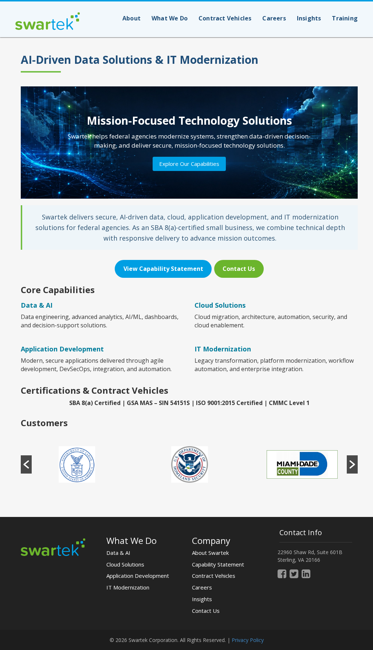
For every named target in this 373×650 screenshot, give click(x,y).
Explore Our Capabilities (189, 163)
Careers (274, 18)
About (131, 18)
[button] (26, 464)
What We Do (170, 18)
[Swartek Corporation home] (53, 546)
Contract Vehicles (225, 18)
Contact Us (206, 610)
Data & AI (36, 305)
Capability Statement (218, 564)
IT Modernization (127, 587)
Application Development (137, 575)
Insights (309, 18)
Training (345, 18)
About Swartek (210, 552)
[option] (77, 464)
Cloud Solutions (125, 564)
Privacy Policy (248, 640)
